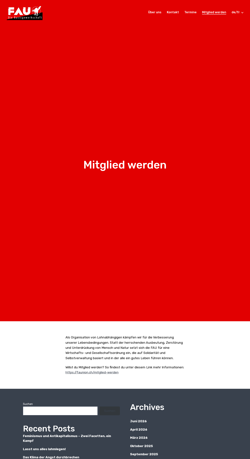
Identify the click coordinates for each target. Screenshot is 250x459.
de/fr (236, 12)
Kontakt (173, 12)
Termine (190, 12)
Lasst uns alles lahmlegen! (44, 449)
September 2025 (144, 454)
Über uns (154, 12)
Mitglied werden (214, 12)
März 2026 (139, 438)
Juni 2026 (138, 421)
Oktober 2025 (141, 446)
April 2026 (138, 429)
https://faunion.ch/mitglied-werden (92, 372)
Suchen (28, 404)
